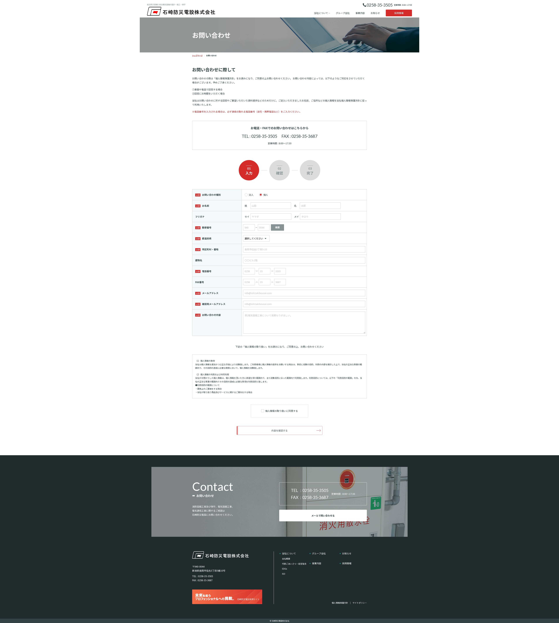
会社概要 (286, 558)
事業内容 (360, 13)
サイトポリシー (360, 603)
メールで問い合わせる (323, 515)
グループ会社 (343, 13)
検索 (277, 227)
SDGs (284, 568)
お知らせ (375, 13)
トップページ (197, 55)
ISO (283, 573)
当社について (321, 13)
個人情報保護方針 (340, 603)
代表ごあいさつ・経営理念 (294, 563)
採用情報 (399, 13)
